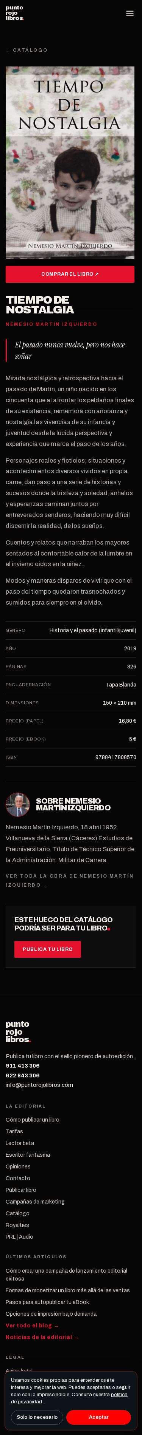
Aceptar (99, 1417)
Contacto (18, 1178)
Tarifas (14, 1131)
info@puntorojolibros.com (39, 1085)
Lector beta (20, 1143)
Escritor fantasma (28, 1155)
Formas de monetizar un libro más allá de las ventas (68, 1290)
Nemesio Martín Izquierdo (73, 804)
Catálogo (18, 1213)
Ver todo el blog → (32, 1326)
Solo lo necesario (37, 1417)
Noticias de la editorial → (42, 1337)
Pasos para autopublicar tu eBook (47, 1302)
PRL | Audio (19, 1237)
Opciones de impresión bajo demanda (51, 1314)
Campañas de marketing (35, 1202)
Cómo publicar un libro (32, 1120)
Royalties (17, 1225)
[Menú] (129, 13)
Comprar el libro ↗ (70, 274)
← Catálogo (27, 50)
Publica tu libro (48, 949)
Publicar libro (21, 1190)
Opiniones (18, 1167)
